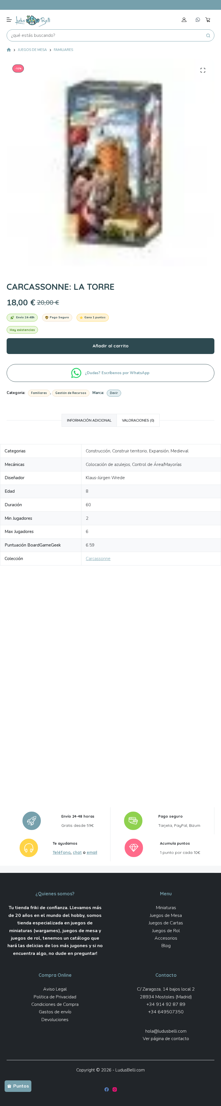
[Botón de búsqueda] (208, 35)
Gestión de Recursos (70, 393)
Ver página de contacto (166, 1038)
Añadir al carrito (111, 346)
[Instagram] (115, 1089)
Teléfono (62, 852)
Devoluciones (54, 1019)
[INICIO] (9, 50)
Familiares (39, 393)
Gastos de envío (55, 1012)
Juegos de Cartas (166, 923)
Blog (166, 946)
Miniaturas (166, 908)
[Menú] (9, 19)
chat (77, 852)
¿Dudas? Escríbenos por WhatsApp (117, 373)
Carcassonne (98, 558)
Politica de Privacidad (55, 997)
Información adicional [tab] (89, 420)
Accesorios (166, 938)
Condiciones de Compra (55, 1004)
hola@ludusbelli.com (165, 1031)
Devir (114, 393)
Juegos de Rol (166, 931)
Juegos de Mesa (166, 915)
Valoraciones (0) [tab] (138, 420)
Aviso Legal (55, 989)
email (92, 852)
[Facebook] (106, 1089)
